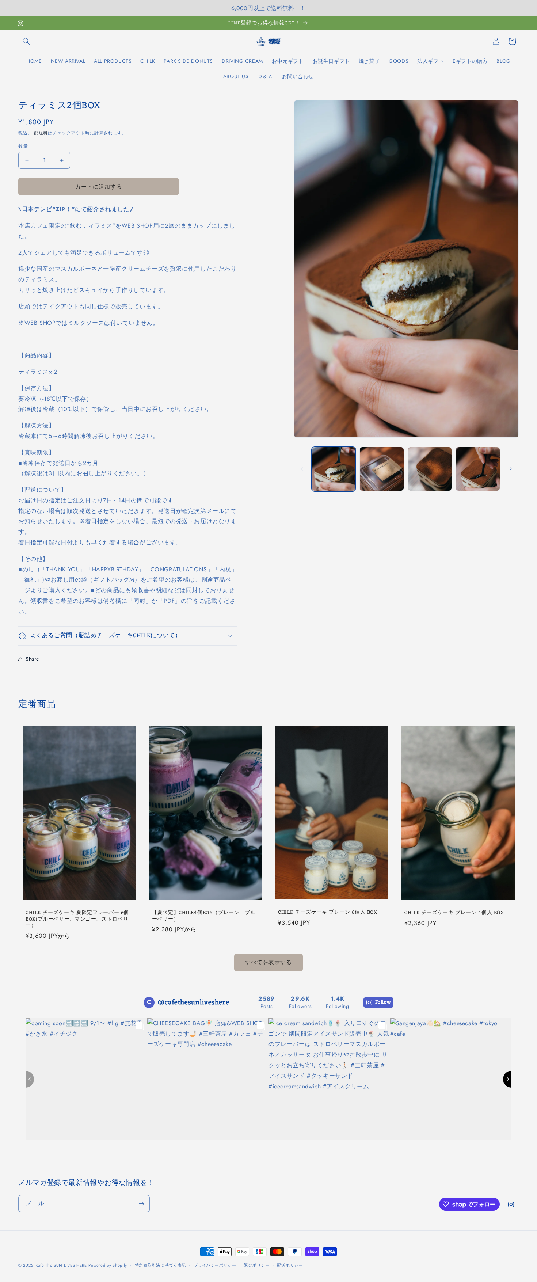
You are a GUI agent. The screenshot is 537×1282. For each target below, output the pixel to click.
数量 (23, 145)
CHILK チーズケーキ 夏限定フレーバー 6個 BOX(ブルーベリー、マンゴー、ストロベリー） (77, 919)
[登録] (141, 1203)
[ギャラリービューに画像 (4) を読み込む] (478, 469)
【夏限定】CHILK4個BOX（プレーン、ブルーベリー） (204, 916)
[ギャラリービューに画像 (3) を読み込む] (430, 469)
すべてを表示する (268, 962)
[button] (26, 41)
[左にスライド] (302, 469)
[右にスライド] (511, 469)
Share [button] (32, 658)
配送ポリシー (289, 1265)
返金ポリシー (257, 1265)
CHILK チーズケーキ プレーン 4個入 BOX (454, 913)
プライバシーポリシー (215, 1265)
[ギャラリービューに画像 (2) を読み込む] (381, 469)
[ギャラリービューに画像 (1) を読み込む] (334, 469)
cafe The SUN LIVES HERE (61, 1265)
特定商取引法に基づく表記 (160, 1265)
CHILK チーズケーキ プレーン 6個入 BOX (327, 912)
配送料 (41, 133)
